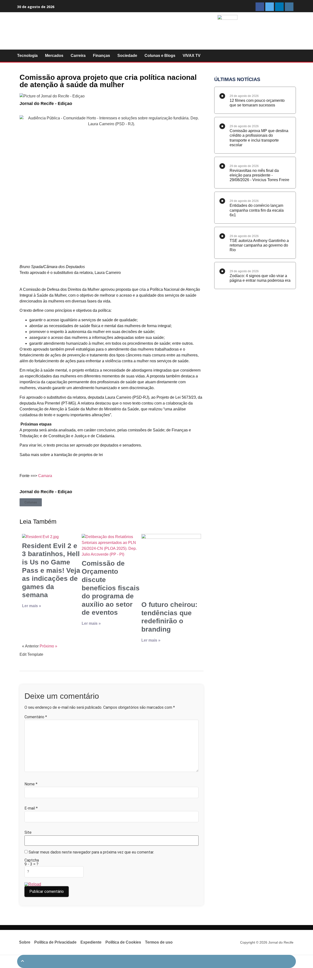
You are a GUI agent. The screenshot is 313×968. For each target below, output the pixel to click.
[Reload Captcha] (32, 884)
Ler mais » (31, 606)
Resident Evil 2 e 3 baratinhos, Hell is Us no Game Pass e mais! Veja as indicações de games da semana (51, 570)
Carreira (78, 55)
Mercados (54, 55)
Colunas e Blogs (160, 55)
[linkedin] (279, 6)
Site (28, 832)
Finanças (101, 55)
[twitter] (269, 6)
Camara (45, 476)
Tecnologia (27, 55)
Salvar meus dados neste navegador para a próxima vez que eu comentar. (91, 852)
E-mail (31, 808)
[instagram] (289, 6)
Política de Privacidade (55, 942)
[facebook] (260, 6)
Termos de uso (159, 942)
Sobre (24, 942)
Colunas (30, 502)
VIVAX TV (192, 55)
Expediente (90, 942)
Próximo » (48, 646)
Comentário (35, 717)
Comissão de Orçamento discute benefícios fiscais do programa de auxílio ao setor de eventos (111, 588)
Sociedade (127, 55)
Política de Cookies (123, 942)
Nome (30, 784)
